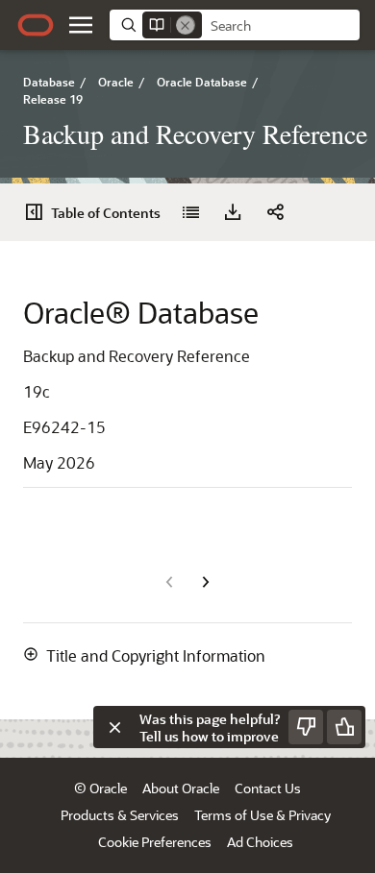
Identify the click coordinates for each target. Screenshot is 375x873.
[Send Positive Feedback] (344, 727)
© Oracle (100, 788)
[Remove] (185, 25)
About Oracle (180, 788)
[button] (80, 25)
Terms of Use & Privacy (262, 815)
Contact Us (268, 788)
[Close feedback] (114, 727)
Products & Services (120, 815)
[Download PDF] (232, 212)
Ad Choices (260, 842)
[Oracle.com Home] (35, 25)
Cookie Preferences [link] (155, 842)
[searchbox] (281, 26)
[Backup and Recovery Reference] (190, 212)
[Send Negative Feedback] (305, 727)
